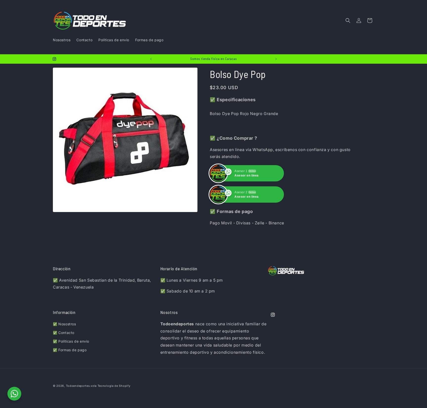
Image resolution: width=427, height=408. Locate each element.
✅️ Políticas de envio (71, 341)
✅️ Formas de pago (70, 350)
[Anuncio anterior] (151, 59)
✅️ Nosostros (64, 324)
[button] (347, 20)
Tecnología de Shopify (114, 386)
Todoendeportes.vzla (81, 386)
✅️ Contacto (63, 332)
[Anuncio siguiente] (276, 59)
